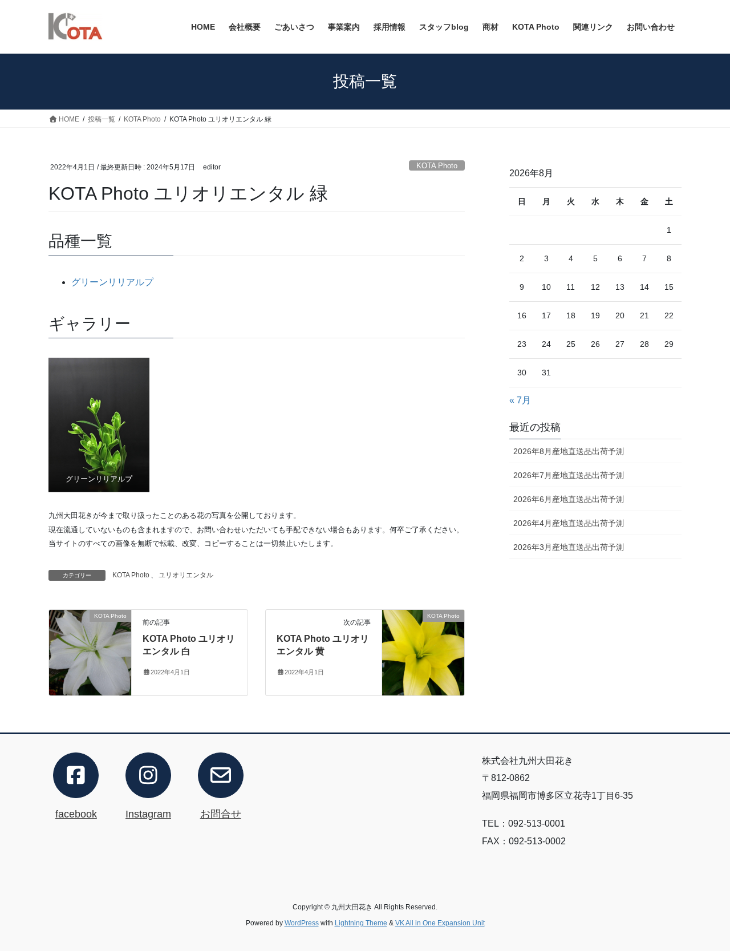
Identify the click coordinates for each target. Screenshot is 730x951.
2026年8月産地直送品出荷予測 (568, 451)
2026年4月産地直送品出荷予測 (568, 523)
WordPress (302, 923)
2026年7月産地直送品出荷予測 (568, 475)
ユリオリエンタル (186, 575)
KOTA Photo (436, 165)
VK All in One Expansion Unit (440, 923)
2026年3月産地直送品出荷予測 (568, 547)
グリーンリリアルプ (112, 282)
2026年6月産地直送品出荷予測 (568, 499)
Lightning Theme (361, 923)
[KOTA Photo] (90, 652)
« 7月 (520, 400)
